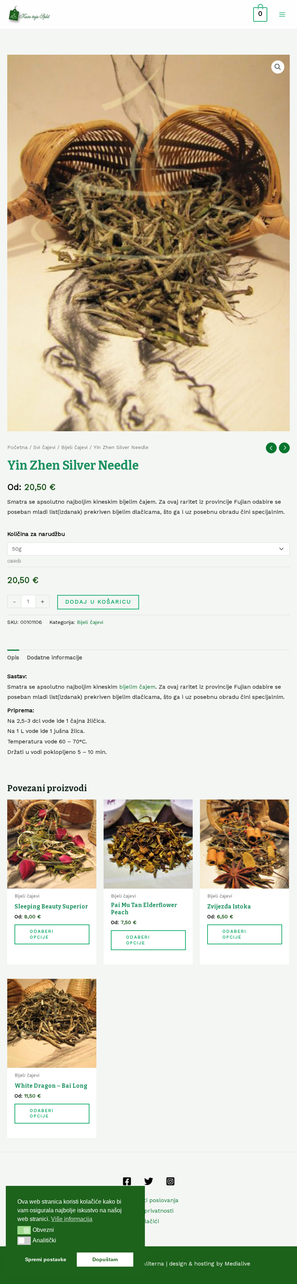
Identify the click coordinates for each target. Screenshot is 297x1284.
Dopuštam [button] (105, 1259)
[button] (277, 67)
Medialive (237, 1263)
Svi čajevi (44, 447)
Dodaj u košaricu (98, 602)
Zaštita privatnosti (148, 1211)
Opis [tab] (13, 657)
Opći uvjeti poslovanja (148, 1200)
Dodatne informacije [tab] (54, 657)
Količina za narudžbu (36, 534)
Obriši (14, 561)
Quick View (52, 882)
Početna (17, 447)
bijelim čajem (137, 687)
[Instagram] (170, 1181)
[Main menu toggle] (282, 14)
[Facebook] (126, 1181)
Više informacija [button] (71, 1219)
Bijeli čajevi (74, 447)
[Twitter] (148, 1181)
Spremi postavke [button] (45, 1259)
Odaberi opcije (42, 934)
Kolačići (148, 1221)
